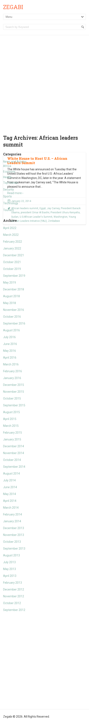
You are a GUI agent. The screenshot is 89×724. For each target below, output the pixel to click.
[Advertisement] (44, 81)
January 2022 (12, 248)
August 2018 (11, 296)
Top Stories (10, 182)
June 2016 (10, 344)
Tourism (8, 210)
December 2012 (13, 589)
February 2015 (12, 432)
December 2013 (13, 528)
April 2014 (9, 500)
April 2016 (9, 357)
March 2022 (11, 234)
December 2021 (13, 255)
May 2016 (9, 350)
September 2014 (14, 466)
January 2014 (12, 521)
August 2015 (11, 412)
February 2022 (12, 241)
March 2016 (11, 364)
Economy (9, 171)
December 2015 (13, 384)
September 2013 (14, 548)
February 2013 (12, 582)
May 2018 (9, 303)
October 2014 (12, 460)
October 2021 (12, 262)
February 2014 (12, 514)
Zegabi (13, 7)
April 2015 (9, 419)
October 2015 (12, 398)
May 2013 (9, 569)
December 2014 (13, 446)
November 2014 (13, 453)
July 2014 (9, 480)
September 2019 (14, 275)
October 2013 (12, 541)
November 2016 (13, 309)
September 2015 (14, 405)
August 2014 (11, 473)
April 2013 (9, 575)
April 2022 (9, 228)
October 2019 (12, 269)
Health (7, 177)
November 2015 (13, 391)
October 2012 (12, 603)
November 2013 (13, 535)
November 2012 (13, 596)
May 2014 (9, 494)
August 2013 (11, 555)
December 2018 (13, 289)
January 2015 (12, 439)
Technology (10, 203)
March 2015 (11, 425)
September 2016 (14, 323)
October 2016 (12, 316)
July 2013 (9, 562)
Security (8, 189)
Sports (7, 196)
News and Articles (14, 161)
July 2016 (9, 337)
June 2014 (10, 487)
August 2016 (11, 330)
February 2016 (12, 371)
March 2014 (11, 507)
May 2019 (9, 282)
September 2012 (14, 610)
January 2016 (12, 378)
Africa (7, 166)
